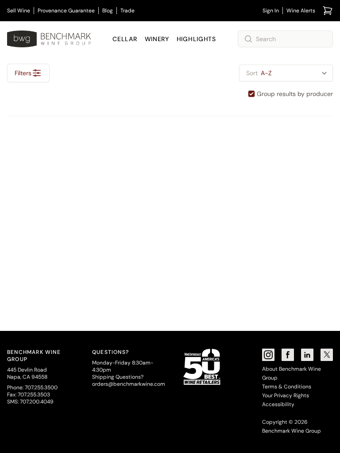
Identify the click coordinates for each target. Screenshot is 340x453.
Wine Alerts (300, 10)
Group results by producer (295, 94)
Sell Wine (18, 10)
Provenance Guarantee (66, 10)
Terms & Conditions (286, 386)
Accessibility (278, 404)
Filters (23, 73)
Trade (127, 10)
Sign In (271, 10)
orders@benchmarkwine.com (128, 384)
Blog (107, 10)
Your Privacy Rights (285, 395)
